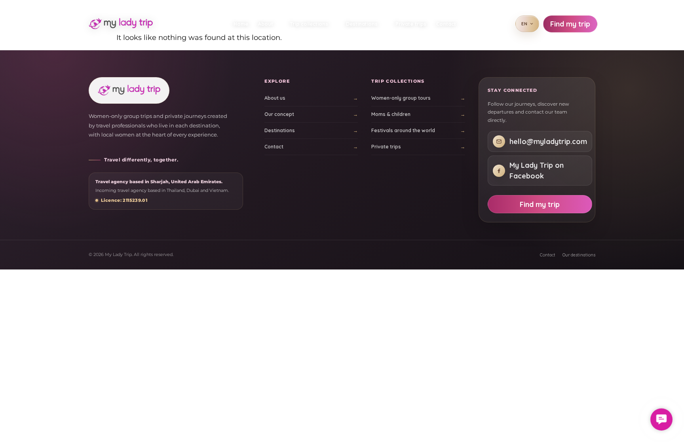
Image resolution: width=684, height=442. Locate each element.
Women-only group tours (401, 98)
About (266, 24)
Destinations (362, 24)
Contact (446, 24)
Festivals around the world (403, 130)
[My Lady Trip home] (124, 24)
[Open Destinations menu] (384, 24)
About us (274, 98)
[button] (661, 419)
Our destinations (578, 255)
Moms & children (390, 114)
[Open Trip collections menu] (335, 24)
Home (241, 24)
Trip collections (309, 24)
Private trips (410, 24)
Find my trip (570, 23)
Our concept (279, 114)
